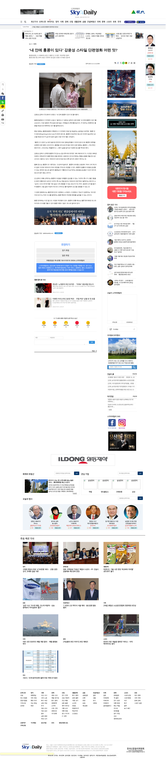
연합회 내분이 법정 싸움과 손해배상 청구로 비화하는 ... (120, 400)
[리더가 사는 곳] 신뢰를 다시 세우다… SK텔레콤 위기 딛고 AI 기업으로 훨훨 (121, 362)
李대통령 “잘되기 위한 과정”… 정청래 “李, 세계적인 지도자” (122, 377)
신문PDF (23, 723)
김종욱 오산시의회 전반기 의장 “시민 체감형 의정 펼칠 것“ (48, 27)
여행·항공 (65, 711)
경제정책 (54, 703)
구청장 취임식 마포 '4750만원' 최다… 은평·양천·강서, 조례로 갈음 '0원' (40, 570)
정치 (57, 22)
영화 (35, 44)
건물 (94, 698)
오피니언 (42, 22)
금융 (84, 22)
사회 (62, 22)
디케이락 (73, 523)
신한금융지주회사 (130, 523)
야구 (125, 700)
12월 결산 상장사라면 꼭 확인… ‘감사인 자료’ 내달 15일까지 (101, 36)
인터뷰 (22, 706)
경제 (66, 22)
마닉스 (36, 523)
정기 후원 (65, 250)
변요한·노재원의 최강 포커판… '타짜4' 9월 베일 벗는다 (73, 284)
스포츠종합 (127, 698)
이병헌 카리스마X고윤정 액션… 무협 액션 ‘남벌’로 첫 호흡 (74, 299)
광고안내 (73, 755)
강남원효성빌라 (54, 525)
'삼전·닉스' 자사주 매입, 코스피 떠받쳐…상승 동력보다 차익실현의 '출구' (39, 606)
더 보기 (75, 493)
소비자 (53, 706)
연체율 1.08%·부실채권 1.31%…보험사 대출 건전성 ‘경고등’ (72, 36)
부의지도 (50, 22)
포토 (114, 22)
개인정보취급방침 (101, 755)
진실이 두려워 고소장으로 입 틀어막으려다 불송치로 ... (120, 405)
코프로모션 (129, 322)
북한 (32, 706)
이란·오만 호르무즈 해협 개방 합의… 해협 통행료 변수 (40, 643)
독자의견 (86, 755)
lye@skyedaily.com (48, 233)
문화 (103, 22)
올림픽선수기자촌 (35, 525)
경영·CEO (54, 695)
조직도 (56, 755)
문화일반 (116, 695)
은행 (84, 698)
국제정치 (106, 703)
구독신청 (114, 322)
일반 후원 (65, 255)
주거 (42, 706)
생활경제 (77, 22)
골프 (125, 706)
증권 (84, 700)
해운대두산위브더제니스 (73, 525)
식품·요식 (65, 708)
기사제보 (115, 329)
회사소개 (50, 755)
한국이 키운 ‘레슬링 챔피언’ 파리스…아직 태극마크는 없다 (118, 643)
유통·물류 (65, 703)
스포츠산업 (127, 695)
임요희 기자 (36, 64)
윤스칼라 (54, 523)
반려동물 (116, 711)
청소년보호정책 (111, 755)
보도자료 (43, 723)
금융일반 (85, 695)
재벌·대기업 (55, 698)
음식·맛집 (117, 713)
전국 (52, 723)
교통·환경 (44, 716)
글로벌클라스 (107, 706)
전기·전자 (65, 695)
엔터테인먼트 (118, 719)
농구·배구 (127, 708)
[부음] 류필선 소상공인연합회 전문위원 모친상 (119, 605)
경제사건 (54, 711)
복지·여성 (44, 700)
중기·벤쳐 (54, 700)
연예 (139, 700)
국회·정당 (34, 698)
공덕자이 (92, 525)
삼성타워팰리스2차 (131, 525)
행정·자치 (34, 700)
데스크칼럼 (23, 698)
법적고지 (92, 755)
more (135, 374)
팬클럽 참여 (38, 528)
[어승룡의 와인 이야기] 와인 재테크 (75, 642)
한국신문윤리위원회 (135, 749)
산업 (71, 22)
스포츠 (109, 22)
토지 (94, 700)
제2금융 (85, 706)
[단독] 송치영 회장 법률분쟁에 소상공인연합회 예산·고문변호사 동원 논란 (122, 380)
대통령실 (33, 695)
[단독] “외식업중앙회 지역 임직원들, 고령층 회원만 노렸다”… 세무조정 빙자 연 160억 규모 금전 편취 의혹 (122, 383)
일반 (94, 695)
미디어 (116, 708)
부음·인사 (44, 719)
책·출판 (116, 698)
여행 (115, 703)
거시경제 (54, 713)
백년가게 (75, 711)
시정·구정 (54, 708)
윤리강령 (67, 755)
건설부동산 (91, 22)
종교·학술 (117, 706)
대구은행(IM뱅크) (92, 523)
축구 (125, 703)
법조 (42, 713)
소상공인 (75, 713)
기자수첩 (23, 703)
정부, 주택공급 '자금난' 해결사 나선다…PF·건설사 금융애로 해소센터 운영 (80, 570)
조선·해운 (65, 700)
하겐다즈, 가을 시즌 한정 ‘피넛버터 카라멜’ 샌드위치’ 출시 (118, 570)
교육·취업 (44, 703)
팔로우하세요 (122, 428)
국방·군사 (44, 708)
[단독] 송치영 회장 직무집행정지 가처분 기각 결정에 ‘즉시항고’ (122, 386)
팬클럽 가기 (122, 195)
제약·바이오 (65, 706)
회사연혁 (61, 755)
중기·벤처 (75, 695)
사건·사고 (44, 695)
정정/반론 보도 (63, 723)
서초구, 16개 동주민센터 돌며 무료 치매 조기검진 (40, 678)
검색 (77, 473)
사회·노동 (44, 698)
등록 (92, 342)
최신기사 (34, 22)
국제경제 (106, 698)
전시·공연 (117, 700)
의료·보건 (44, 711)
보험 (84, 703)
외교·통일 (34, 703)
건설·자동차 (65, 698)
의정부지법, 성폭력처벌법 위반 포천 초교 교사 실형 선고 (122, 389)
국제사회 (106, 700)
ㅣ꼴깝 (110, 410)
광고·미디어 (65, 713)
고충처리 (82, 757)
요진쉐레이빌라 (112, 525)
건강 (115, 716)
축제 (118, 703)
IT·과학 (64, 716)
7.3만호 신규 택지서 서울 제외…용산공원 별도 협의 (79, 606)
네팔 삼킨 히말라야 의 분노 (132, 34)
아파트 (95, 703)
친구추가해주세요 (112, 428)
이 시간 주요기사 (26, 31)
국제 (98, 22)
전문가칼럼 (23, 700)
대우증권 (112, 523)
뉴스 (30, 44)
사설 (21, 695)
